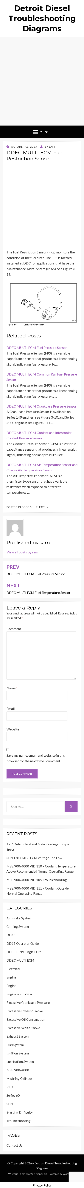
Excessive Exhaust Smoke (24, 1011)
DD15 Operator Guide (22, 943)
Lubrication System (20, 1062)
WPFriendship (38, 1173)
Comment (13, 629)
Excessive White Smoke (23, 1028)
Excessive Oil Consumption (25, 1019)
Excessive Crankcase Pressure (28, 1002)
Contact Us (14, 1145)
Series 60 (13, 1095)
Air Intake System (18, 918)
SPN (9, 1104)
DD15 (11, 935)
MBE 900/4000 (17, 1070)
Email (11, 708)
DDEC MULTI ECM (33, 507)
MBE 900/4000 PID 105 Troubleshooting (36, 880)
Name (12, 688)
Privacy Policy (42, 1185)
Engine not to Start (20, 994)
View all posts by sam (22, 552)
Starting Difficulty (19, 1112)
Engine (11, 977)
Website (12, 729)
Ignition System (17, 1053)
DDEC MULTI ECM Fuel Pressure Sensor (36, 347)
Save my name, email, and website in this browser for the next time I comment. (35, 758)
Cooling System (17, 926)
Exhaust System (17, 1036)
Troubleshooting (18, 1121)
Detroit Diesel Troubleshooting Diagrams (42, 18)
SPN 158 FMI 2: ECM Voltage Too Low (34, 858)
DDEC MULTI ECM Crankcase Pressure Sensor (41, 406)
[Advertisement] (42, 81)
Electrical (13, 969)
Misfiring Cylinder (19, 1078)
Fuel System (15, 1045)
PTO (9, 1087)
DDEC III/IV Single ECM (23, 952)
